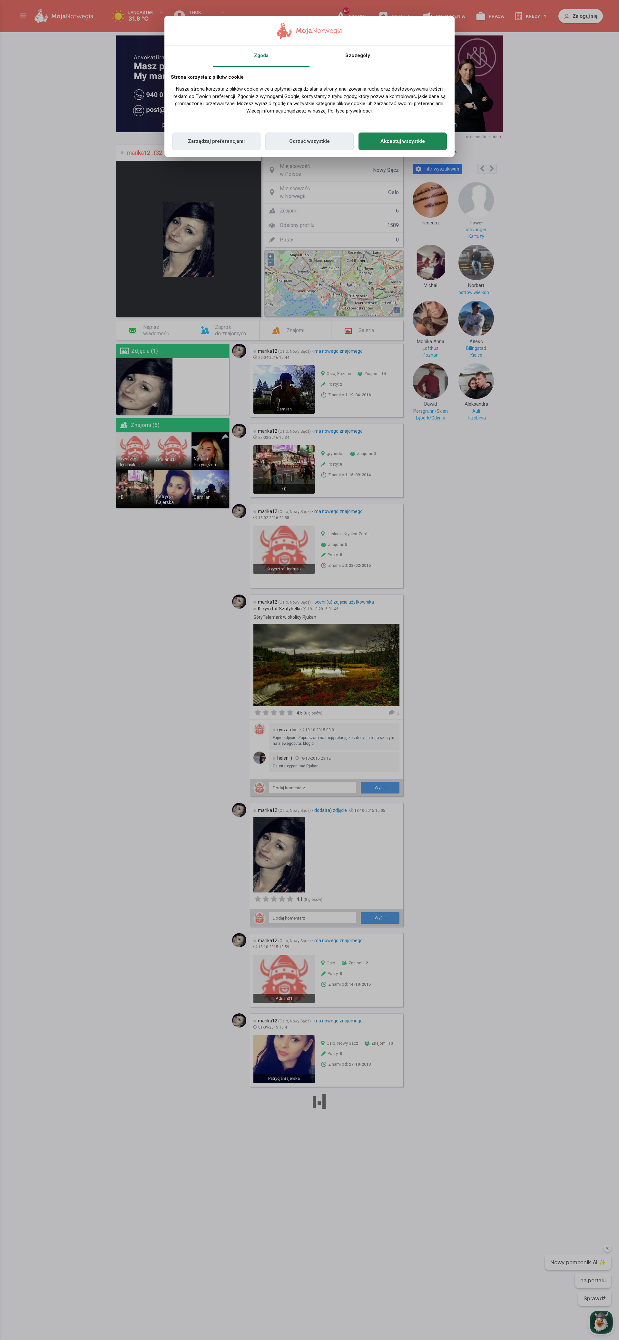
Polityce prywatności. (350, 111)
